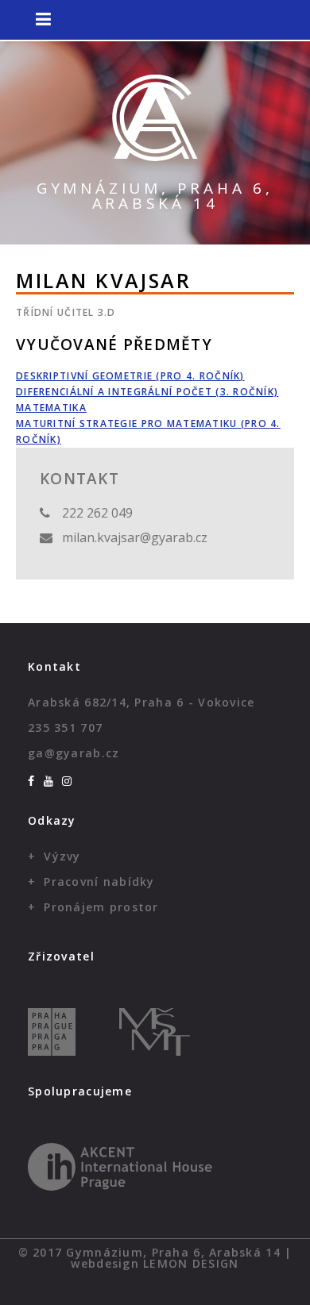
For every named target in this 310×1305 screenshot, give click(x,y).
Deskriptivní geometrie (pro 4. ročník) (130, 376)
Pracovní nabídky (99, 881)
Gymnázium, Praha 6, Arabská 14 (155, 196)
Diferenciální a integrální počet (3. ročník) (147, 391)
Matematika (51, 407)
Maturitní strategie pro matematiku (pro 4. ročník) (148, 431)
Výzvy (62, 856)
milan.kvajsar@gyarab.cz (134, 537)
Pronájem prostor (101, 906)
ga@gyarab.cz (73, 752)
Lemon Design (190, 1263)
